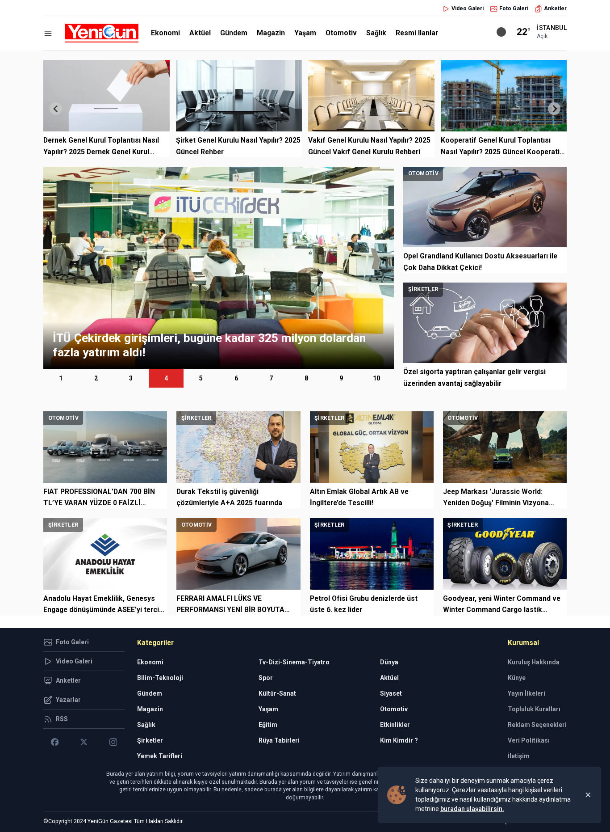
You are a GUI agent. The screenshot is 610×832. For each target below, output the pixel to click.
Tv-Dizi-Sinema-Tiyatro (294, 662)
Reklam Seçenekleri (537, 724)
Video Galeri (467, 8)
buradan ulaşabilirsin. (472, 808)
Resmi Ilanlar (417, 33)
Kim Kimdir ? (399, 740)
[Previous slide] (56, 108)
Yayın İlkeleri (526, 693)
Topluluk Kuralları (534, 709)
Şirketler (150, 740)
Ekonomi (165, 33)
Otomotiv (341, 33)
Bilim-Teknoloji (160, 677)
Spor (266, 677)
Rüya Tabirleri (279, 740)
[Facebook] (54, 742)
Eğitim (268, 724)
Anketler (555, 8)
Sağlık (376, 33)
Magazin (271, 33)
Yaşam (305, 33)
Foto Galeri (513, 8)
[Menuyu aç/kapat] (48, 33)
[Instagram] (113, 742)
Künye (517, 677)
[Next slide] (554, 108)
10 (376, 378)
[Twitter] (83, 742)
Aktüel (200, 33)
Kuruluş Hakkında (534, 662)
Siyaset (391, 693)
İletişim (519, 756)
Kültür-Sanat (277, 693)
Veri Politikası (529, 740)
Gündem (233, 33)
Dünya (389, 662)
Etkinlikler (395, 724)
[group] (218, 268)
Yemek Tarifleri (159, 756)
